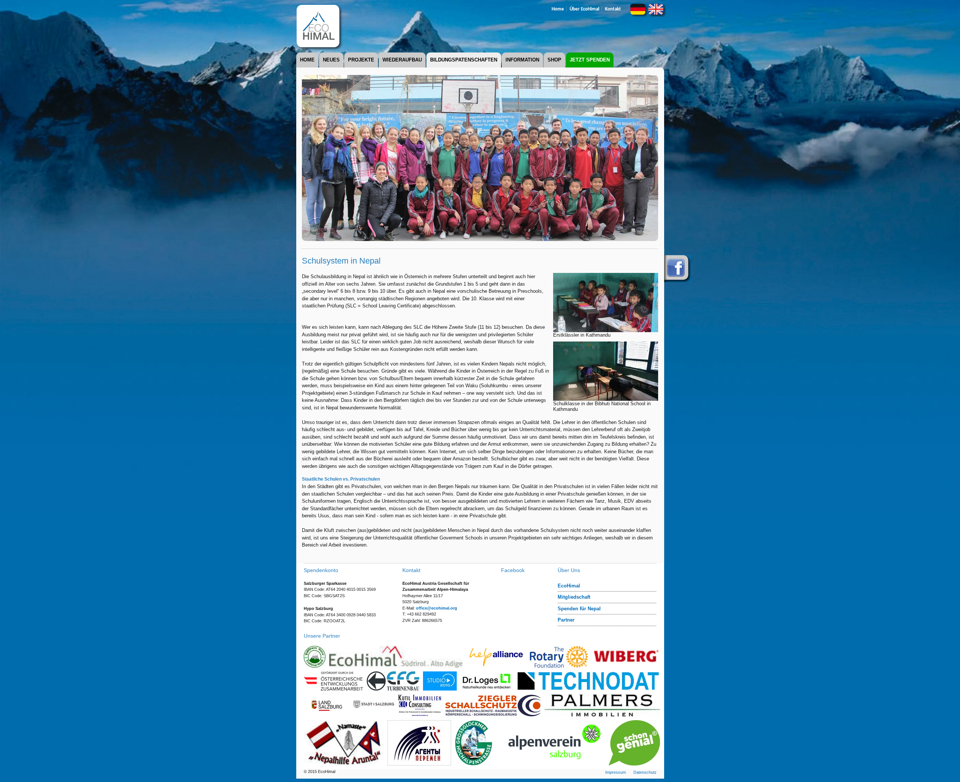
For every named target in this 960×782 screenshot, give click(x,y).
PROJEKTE (361, 60)
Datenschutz (645, 772)
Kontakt (613, 9)
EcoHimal (569, 586)
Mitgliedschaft (574, 597)
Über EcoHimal (584, 9)
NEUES (331, 60)
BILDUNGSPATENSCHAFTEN (463, 60)
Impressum (615, 772)
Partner (566, 620)
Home (558, 9)
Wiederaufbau (402, 60)
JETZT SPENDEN (590, 60)
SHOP (554, 60)
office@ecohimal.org (436, 608)
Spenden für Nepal (579, 608)
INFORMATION (522, 60)
